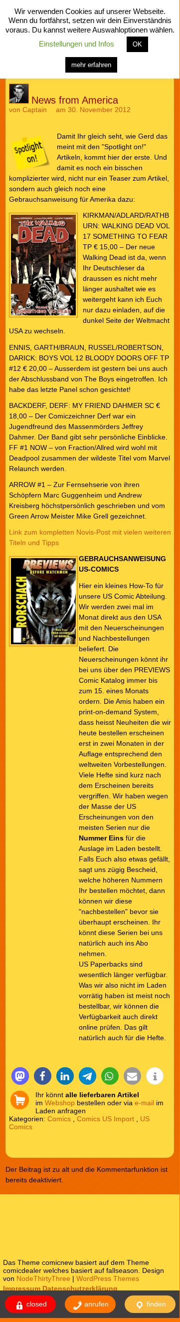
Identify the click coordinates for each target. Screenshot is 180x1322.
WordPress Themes (107, 1278)
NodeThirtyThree (43, 1278)
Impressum (21, 1288)
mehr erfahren (91, 65)
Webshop (60, 1103)
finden (155, 1304)
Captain (34, 110)
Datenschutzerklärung (80, 1288)
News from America (74, 100)
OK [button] (137, 44)
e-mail (144, 1103)
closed (35, 1304)
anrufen (95, 1304)
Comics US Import (105, 1119)
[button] (20, 1076)
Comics (59, 1119)
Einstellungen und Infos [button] (76, 44)
